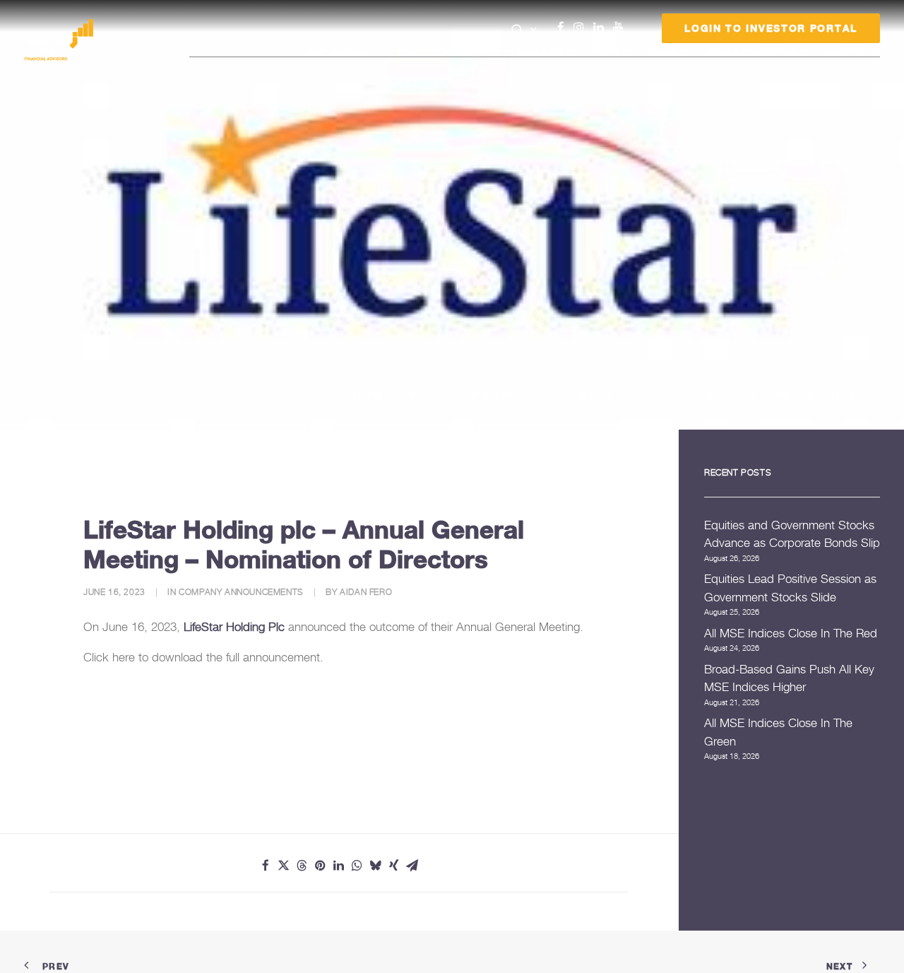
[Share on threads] (302, 865)
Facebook (566, 27)
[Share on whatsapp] (357, 865)
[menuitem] (524, 31)
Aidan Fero (366, 591)
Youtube (621, 27)
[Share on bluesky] (375, 865)
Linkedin (601, 27)
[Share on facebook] (265, 865)
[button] (524, 30)
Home (367, 394)
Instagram (582, 27)
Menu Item (636, 31)
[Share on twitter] (283, 865)
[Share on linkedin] (339, 865)
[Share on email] (412, 865)
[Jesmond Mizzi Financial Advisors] (58, 40)
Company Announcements (458, 394)
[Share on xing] (394, 865)
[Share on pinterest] (320, 865)
